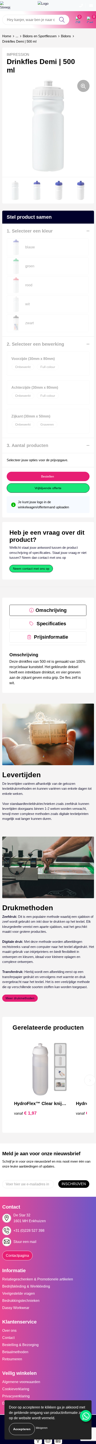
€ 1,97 (25, 1113)
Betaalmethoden (15, 1352)
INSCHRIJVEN (74, 1184)
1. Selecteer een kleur (30, 231)
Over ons (9, 1330)
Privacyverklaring (16, 1396)
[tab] (47, 610)
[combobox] (35, 20)
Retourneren (12, 1359)
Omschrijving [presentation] (51, 610)
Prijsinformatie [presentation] (51, 637)
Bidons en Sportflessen (39, 36)
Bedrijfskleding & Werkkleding (26, 1286)
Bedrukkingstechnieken (21, 1301)
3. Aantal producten (27, 445)
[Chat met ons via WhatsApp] (86, 1416)
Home (6, 36)
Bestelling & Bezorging (20, 1345)
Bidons (66, 36)
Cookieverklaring (15, 1389)
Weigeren (42, 1427)
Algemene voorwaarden (21, 1382)
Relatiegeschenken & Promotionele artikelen (37, 1279)
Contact (8, 1338)
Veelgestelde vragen (18, 1293)
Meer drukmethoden (20, 998)
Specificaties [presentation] (51, 623)
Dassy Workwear (15, 1308)
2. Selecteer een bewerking (35, 344)
